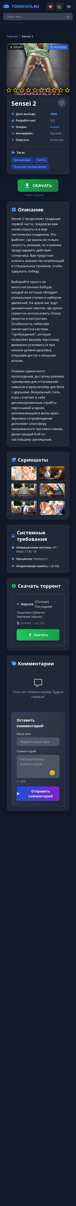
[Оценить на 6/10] (41, 90)
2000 (53, 114)
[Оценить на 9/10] (61, 90)
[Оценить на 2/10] (15, 90)
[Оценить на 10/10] (67, 90)
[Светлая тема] (59, 6)
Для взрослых (22, 160)
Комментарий (26, 751)
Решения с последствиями (30, 167)
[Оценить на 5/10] (35, 90)
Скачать (41, 635)
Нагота (41, 160)
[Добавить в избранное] (61, 103)
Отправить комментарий (40, 793)
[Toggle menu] (69, 6)
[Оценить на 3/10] (22, 90)
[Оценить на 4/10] (28, 90)
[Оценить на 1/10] (9, 90)
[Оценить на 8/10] (54, 90)
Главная (12, 36)
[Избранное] (50, 6)
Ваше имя (24, 734)
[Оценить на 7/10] (48, 90)
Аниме (54, 127)
